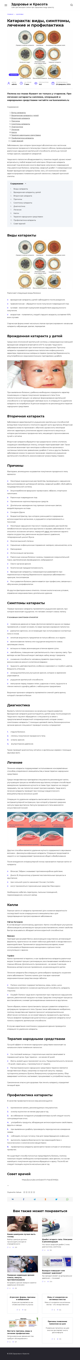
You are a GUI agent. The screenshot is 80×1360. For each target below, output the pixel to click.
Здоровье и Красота (29, 4)
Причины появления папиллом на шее (57, 1322)
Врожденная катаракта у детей (25, 115)
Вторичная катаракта (20, 118)
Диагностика (17, 127)
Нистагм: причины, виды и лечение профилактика (19, 1332)
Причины (15, 121)
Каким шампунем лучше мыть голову (21, 1235)
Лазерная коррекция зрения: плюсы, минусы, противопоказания (20, 1277)
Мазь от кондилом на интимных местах (57, 1298)
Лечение (15, 130)
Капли (14, 132)
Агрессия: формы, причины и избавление (22, 1298)
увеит (46, 532)
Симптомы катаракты (20, 124)
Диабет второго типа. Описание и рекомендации (57, 1240)
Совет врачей (17, 141)
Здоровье (13, 74)
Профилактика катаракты (22, 138)
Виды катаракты (18, 113)
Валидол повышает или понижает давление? (53, 1272)
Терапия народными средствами (26, 135)
